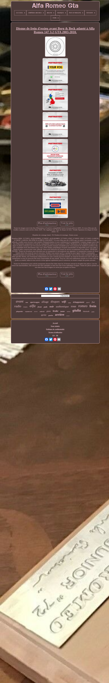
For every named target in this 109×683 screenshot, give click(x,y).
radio (17, 306)
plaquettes (19, 311)
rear (27, 302)
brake (55, 311)
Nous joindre (55, 326)
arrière (59, 314)
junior (62, 311)
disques (55, 301)
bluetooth (86, 311)
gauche (50, 315)
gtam (49, 311)
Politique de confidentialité (55, 329)
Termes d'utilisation (55, 332)
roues (25, 307)
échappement (78, 302)
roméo (69, 302)
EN (53, 335)
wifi (64, 301)
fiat (93, 302)
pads (45, 307)
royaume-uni (28, 311)
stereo (36, 311)
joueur (68, 315)
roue (73, 306)
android (42, 311)
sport (88, 302)
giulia (76, 310)
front (40, 307)
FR (57, 335)
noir (51, 306)
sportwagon (34, 302)
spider (92, 311)
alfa (33, 306)
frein (93, 306)
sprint (43, 315)
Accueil (55, 323)
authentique (62, 306)
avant (19, 301)
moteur (68, 311)
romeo (82, 306)
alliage (45, 301)
